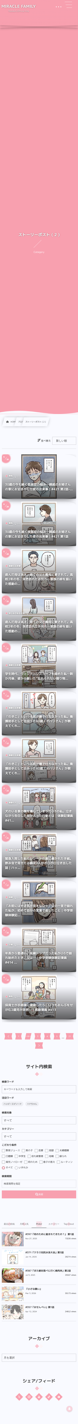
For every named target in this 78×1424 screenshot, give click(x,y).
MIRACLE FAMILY (18, 6)
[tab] (9, 1224)
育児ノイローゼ (13, 1162)
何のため (32, 1162)
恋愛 (40, 1150)
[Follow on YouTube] (39, 1396)
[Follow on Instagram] (29, 1396)
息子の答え (49, 1162)
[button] (68, 5)
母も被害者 (37, 1156)
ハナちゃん (32, 1103)
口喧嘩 (9, 1156)
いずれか (23, 1167)
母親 (51, 1156)
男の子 (29, 1150)
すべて (9, 1167)
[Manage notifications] (69, 1409)
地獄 (51, 1150)
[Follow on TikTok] (49, 1396)
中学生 (22, 1156)
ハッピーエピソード (13, 1103)
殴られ (63, 1156)
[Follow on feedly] (58, 1396)
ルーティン (66, 1162)
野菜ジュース (12, 1150)
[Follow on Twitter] (19, 1396)
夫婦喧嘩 (64, 1150)
